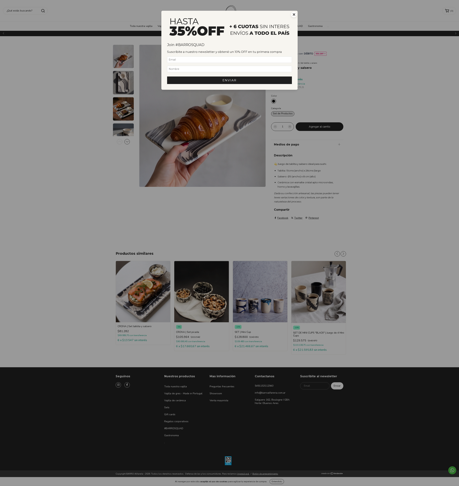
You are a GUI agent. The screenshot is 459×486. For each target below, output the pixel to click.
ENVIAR (229, 80)
